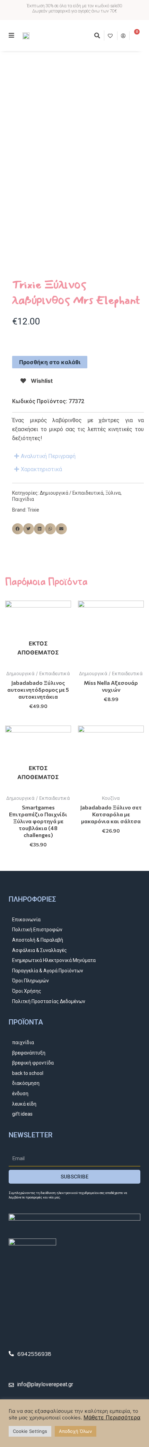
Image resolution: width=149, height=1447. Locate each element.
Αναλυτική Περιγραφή (48, 456)
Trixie (33, 510)
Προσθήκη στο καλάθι (49, 362)
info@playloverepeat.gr (45, 1384)
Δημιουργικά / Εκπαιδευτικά (71, 493)
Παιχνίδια (23, 499)
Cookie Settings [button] (30, 1431)
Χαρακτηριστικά (41, 469)
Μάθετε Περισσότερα (112, 1417)
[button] (97, 35)
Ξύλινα (113, 493)
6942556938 (34, 1353)
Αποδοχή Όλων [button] (75, 1431)
